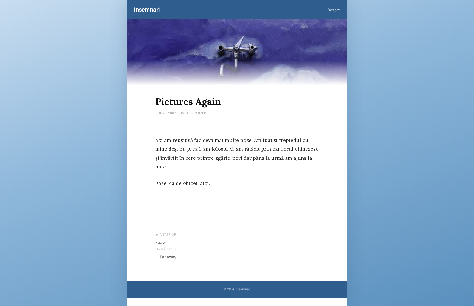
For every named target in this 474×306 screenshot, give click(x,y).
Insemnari (147, 9)
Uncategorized (193, 113)
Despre (334, 10)
